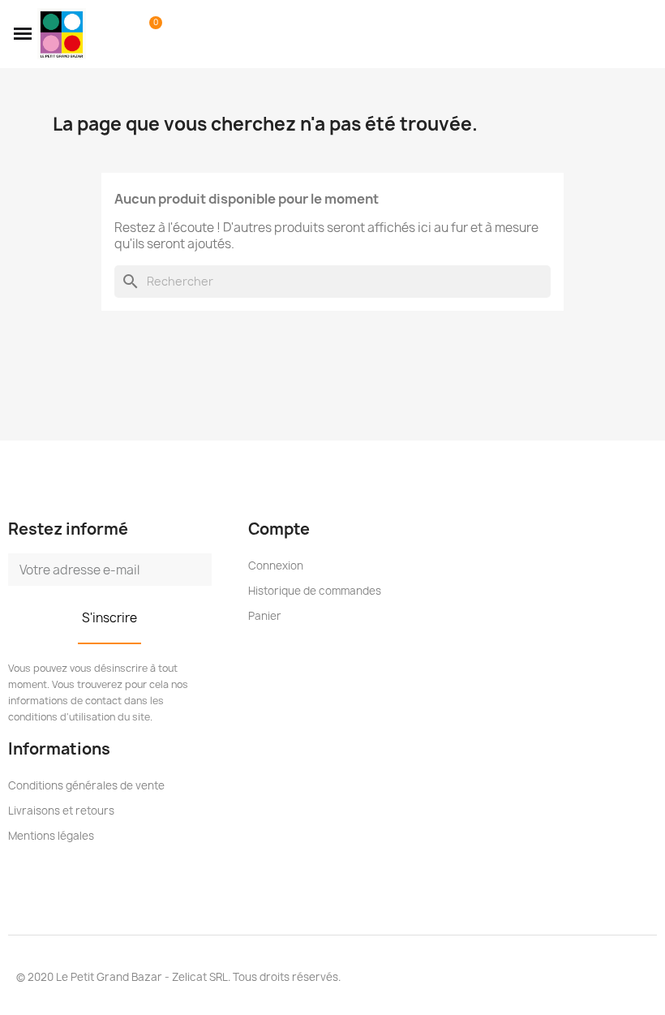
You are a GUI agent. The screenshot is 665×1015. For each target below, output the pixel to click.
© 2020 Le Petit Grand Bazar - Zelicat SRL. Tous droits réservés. (178, 977)
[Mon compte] (124, 34)
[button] (22, 34)
